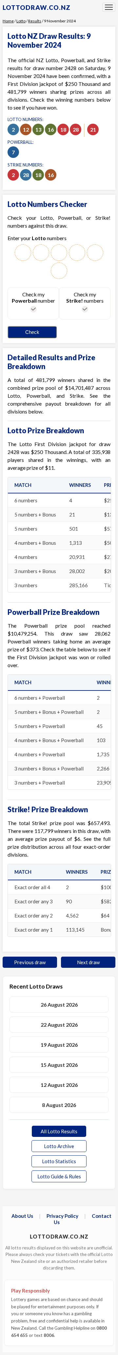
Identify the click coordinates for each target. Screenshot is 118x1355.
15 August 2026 (59, 1065)
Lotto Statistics (59, 1161)
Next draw (88, 962)
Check (32, 332)
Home (8, 20)
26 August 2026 (59, 1004)
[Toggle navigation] (108, 7)
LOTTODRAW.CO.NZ (36, 7)
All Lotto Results (59, 1131)
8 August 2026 (59, 1105)
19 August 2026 (59, 1044)
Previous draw (30, 962)
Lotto (21, 20)
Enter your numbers (37, 238)
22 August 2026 (59, 1024)
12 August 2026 (59, 1085)
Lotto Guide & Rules (59, 1176)
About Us (22, 1216)
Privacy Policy (62, 1216)
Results (34, 20)
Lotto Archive (59, 1146)
